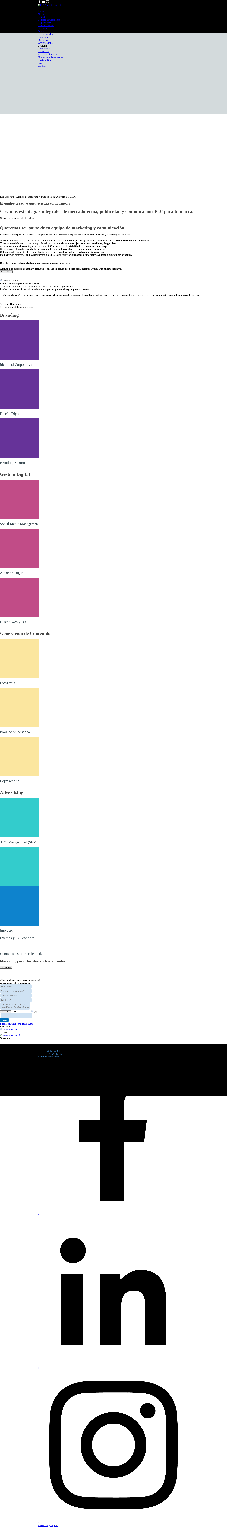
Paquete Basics (45, 22)
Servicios (42, 28)
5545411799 (53, 1050)
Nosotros (42, 14)
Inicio (41, 11)
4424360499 (55, 1053)
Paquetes (42, 16)
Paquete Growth (46, 25)
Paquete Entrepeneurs (49, 19)
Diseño (41, 31)
